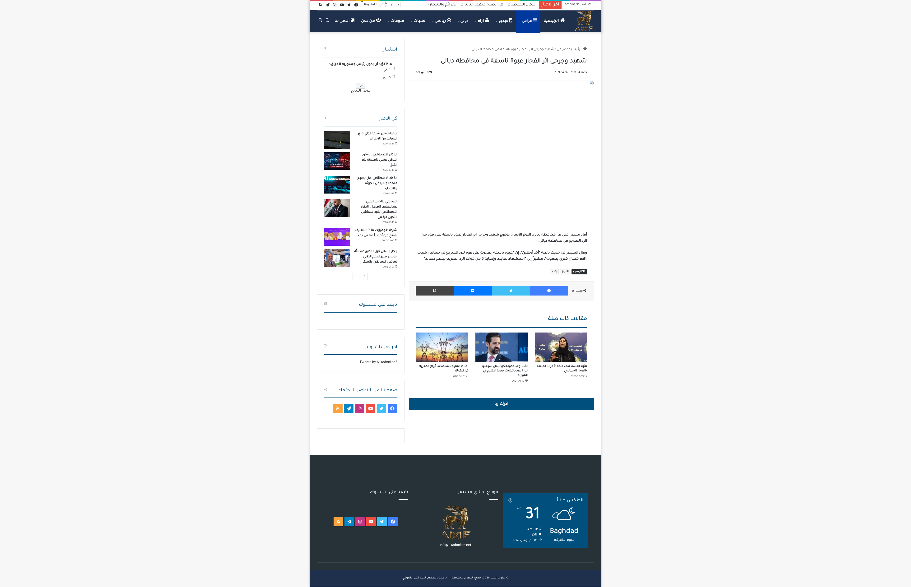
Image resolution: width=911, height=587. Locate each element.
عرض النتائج (360, 91)
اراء (481, 21)
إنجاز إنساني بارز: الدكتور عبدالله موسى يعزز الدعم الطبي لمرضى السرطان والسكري (375, 257)
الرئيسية (552, 21)
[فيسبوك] (549, 291)
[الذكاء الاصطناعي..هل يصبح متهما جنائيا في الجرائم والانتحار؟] (337, 185)
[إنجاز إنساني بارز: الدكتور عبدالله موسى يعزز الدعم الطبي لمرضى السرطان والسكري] (337, 258)
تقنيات (419, 21)
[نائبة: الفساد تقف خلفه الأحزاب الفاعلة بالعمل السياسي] (561, 347)
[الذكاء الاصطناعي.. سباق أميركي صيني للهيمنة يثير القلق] (337, 161)
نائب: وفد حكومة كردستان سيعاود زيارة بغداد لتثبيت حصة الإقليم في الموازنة (505, 371)
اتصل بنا (343, 21)
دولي (464, 21)
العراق (565, 271)
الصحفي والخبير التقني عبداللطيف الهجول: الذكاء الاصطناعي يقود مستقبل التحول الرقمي (458, 5)
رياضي (441, 21)
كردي (387, 78)
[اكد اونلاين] (584, 21)
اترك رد (501, 404)
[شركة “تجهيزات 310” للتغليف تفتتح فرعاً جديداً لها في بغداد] (337, 237)
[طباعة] (435, 291)
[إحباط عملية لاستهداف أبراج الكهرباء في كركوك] (442, 347)
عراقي (527, 21)
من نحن (368, 21)
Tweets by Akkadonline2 (378, 363)
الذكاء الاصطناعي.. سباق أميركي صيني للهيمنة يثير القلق (379, 160)
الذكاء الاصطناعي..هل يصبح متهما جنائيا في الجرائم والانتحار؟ (377, 183)
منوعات (397, 21)
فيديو (504, 21)
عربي (387, 70)
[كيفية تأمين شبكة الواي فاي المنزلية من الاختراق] (337, 140)
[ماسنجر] (473, 291)
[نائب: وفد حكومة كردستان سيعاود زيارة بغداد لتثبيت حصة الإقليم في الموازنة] (501, 347)
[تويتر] (511, 291)
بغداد (554, 271)
